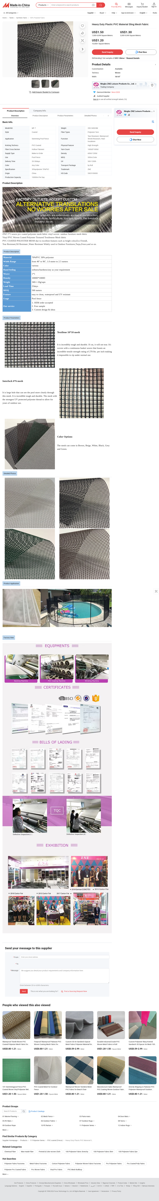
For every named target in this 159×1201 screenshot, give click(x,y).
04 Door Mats (123, 1116)
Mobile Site (133, 1183)
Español (29, 1186)
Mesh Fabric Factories (38, 1163)
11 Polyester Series (87, 1125)
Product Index (122, 1183)
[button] (103, 115)
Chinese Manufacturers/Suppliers (50, 1183)
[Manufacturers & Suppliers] (16, 5)
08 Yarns (121, 1121)
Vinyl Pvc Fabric (56, 1169)
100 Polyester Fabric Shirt (103, 1151)
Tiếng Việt (136, 1186)
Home (4, 18)
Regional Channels (109, 1183)
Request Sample (132, 58)
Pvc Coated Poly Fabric (136, 1163)
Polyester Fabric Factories (14, 1163)
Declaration (105, 1191)
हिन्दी (113, 1186)
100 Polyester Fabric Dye (127, 1151)
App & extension (127, 13)
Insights (142, 1183)
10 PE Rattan (46, 1125)
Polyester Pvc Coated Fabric (15, 1169)
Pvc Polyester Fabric (114, 1163)
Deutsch (75, 1186)
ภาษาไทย (120, 1186)
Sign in (154, 6)
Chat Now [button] (142, 52)
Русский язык (57, 1186)
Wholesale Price (83, 1183)
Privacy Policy (116, 1191)
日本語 (106, 1186)
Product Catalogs (37, 1111)
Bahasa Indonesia (148, 1186)
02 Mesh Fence (47, 1116)
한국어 (99, 1186)
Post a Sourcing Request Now (74, 991)
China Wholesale (69, 1183)
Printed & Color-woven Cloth (49, 1151)
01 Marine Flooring (9, 1116)
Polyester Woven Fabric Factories (88, 1163)
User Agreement (93, 1191)
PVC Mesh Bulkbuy (75, 1169)
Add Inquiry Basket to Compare (45, 92)
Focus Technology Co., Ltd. (63, 1191)
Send (24, 991)
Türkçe (128, 1186)
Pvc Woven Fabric (38, 1169)
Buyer (102, 13)
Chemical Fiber (10, 1151)
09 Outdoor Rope (9, 1125)
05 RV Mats (7, 1121)
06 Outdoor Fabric (48, 1121)
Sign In (95, 99)
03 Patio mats (85, 1116)
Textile (11, 18)
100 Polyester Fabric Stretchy (77, 1151)
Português (38, 1186)
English (21, 1186)
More (4, 1174)
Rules (155, 13)
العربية (93, 1186)
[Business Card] (153, 121)
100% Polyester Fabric (37, 18)
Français (47, 1186)
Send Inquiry (107, 52)
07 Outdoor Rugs (86, 1121)
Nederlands (84, 1186)
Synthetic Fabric (21, 18)
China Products (31, 1183)
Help (113, 13)
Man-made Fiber (27, 1151)
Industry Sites (95, 1183)
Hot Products (18, 1183)
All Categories (11, 13)
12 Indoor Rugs (124, 1125)
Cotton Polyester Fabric (61, 1163)
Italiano (67, 1186)
